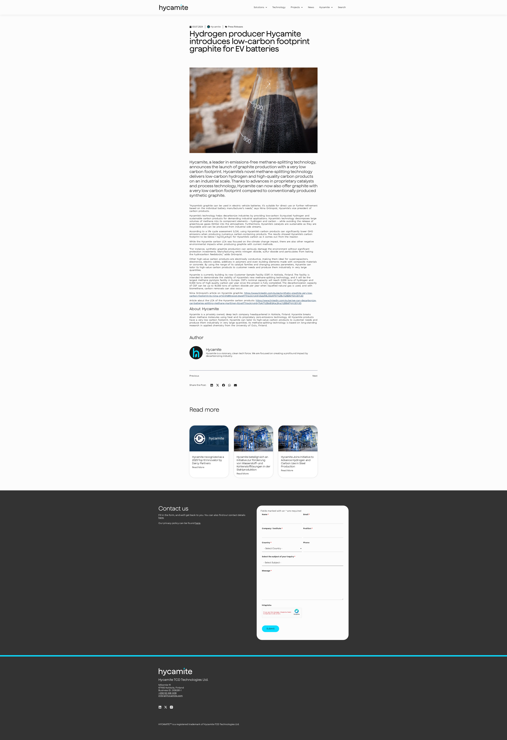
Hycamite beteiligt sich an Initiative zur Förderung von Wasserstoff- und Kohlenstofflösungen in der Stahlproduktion (253, 463)
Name (265, 514)
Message (267, 571)
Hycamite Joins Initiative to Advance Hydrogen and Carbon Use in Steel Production (297, 461)
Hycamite (324, 7)
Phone (306, 543)
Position (308, 528)
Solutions (259, 7)
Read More (198, 467)
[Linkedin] (159, 707)
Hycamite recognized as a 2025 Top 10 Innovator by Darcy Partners (208, 460)
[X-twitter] (165, 707)
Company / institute (272, 528)
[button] (211, 385)
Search (342, 7)
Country (266, 543)
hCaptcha (266, 605)
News (311, 7)
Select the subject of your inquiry (278, 557)
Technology (278, 7)
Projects (295, 7)
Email (306, 514)
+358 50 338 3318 (167, 693)
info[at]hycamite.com (170, 695)
